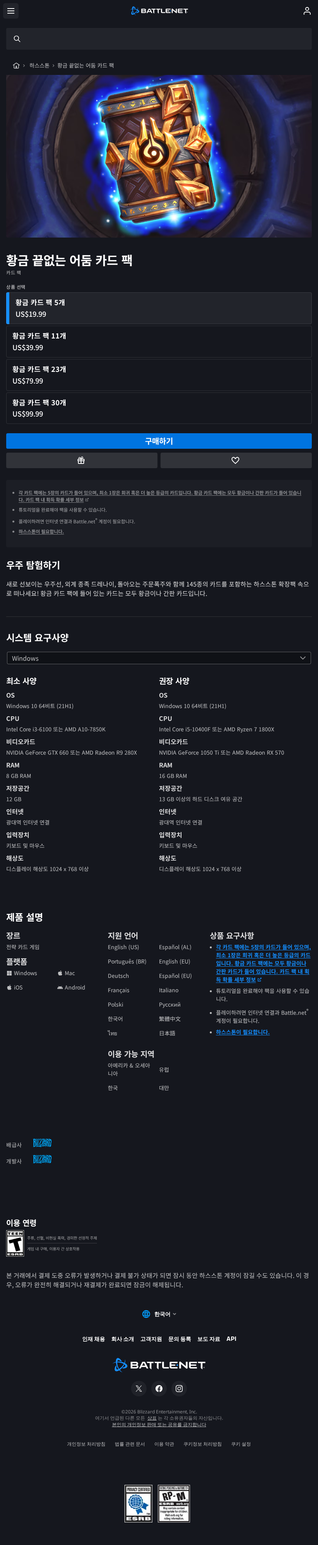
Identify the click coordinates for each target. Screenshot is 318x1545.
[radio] (159, 308)
